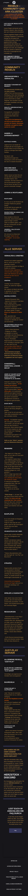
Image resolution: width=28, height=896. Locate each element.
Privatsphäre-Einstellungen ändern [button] (14, 877)
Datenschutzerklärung (14, 866)
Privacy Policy (14, 871)
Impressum (14, 860)
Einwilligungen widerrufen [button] (14, 883)
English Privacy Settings (14, 889)
